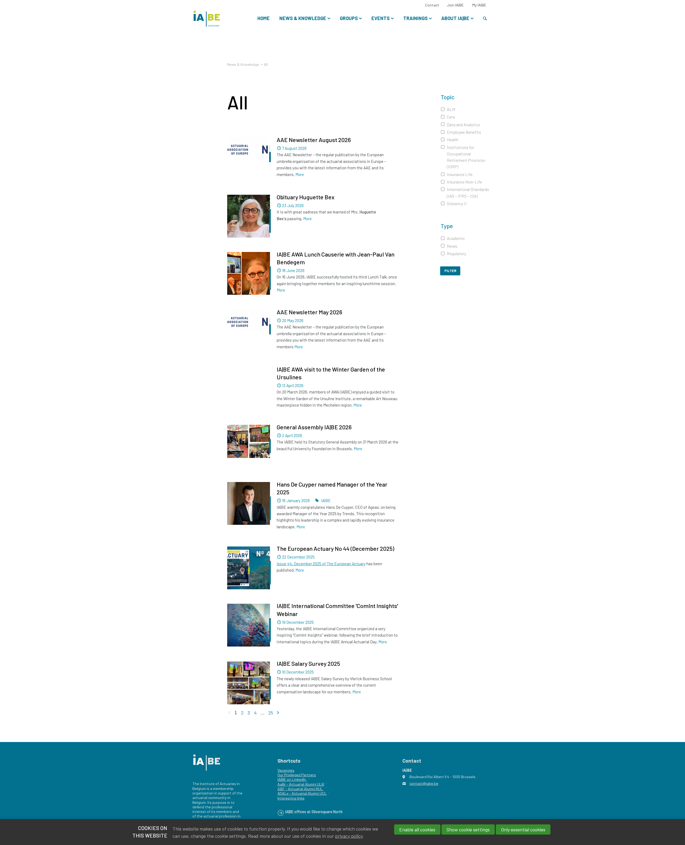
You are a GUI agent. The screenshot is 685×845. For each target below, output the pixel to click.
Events (380, 18)
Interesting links (291, 798)
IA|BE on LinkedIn (292, 779)
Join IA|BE (455, 5)
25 (270, 713)
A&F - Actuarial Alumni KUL (300, 788)
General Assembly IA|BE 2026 (314, 426)
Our (280, 775)
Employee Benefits (464, 132)
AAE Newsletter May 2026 (309, 311)
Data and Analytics (463, 124)
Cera (451, 116)
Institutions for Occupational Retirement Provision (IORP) (466, 157)
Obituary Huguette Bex (305, 196)
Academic (456, 238)
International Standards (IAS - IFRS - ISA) (468, 192)
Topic (447, 96)
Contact (432, 5)
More (299, 174)
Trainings (415, 18)
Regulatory (456, 253)
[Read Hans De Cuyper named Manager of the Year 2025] (248, 503)
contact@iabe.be (423, 783)
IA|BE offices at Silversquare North (313, 811)
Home (263, 18)
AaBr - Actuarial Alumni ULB (300, 784)
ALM (451, 109)
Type (447, 225)
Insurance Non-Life (464, 181)
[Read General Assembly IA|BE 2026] (248, 441)
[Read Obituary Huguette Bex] (248, 216)
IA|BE (326, 500)
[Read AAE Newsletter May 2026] (248, 324)
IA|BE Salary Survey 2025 (308, 663)
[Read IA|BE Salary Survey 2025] (248, 683)
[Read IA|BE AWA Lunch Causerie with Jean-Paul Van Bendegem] (248, 273)
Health (452, 139)
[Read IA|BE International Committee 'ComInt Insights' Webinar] (248, 625)
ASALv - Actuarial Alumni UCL (302, 793)
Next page (278, 712)
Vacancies (285, 770)
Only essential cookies (523, 829)
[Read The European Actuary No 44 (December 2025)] (248, 567)
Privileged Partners (299, 775)
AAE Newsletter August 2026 (314, 139)
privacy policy (349, 836)
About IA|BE (455, 18)
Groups (349, 18)
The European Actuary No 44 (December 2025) (335, 548)
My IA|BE (479, 5)
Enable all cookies (417, 829)
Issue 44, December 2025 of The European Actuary (321, 563)
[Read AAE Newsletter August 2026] (248, 152)
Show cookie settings (468, 829)
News (452, 245)
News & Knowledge (302, 18)
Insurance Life (460, 174)
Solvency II (457, 203)
